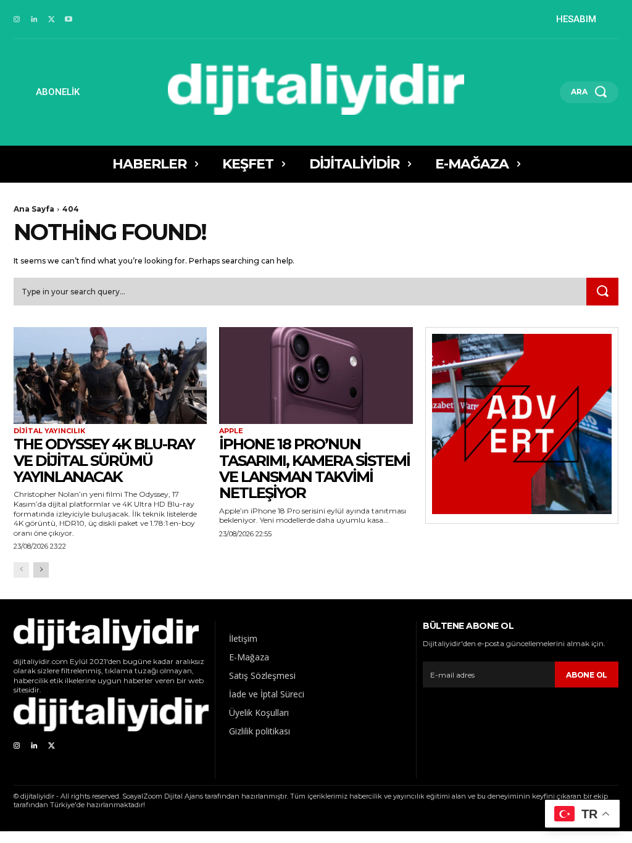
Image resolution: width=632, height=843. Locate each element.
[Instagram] (16, 19)
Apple (231, 431)
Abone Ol (586, 674)
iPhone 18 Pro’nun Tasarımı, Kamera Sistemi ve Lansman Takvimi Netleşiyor (314, 468)
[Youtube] (68, 19)
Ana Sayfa (34, 209)
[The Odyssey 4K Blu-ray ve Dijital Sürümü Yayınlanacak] (110, 375)
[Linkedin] (34, 19)
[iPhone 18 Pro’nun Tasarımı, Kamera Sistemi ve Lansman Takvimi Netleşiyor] (315, 375)
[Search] (602, 292)
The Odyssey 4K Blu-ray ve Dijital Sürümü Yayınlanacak (104, 460)
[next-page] (41, 570)
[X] (51, 19)
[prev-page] (21, 570)
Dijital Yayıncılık (49, 431)
